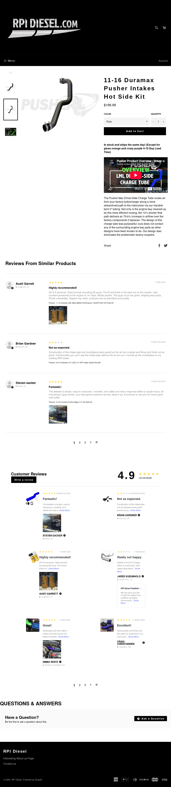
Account (163, 60)
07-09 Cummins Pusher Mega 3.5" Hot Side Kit (74, 402)
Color (107, 114)
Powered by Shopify (32, 779)
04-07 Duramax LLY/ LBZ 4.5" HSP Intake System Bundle (78, 362)
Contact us (9, 763)
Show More (64, 510)
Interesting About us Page (18, 758)
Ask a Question (152, 718)
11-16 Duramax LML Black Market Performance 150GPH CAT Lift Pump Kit (84, 303)
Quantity (156, 114)
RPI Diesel (17, 779)
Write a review (23, 480)
